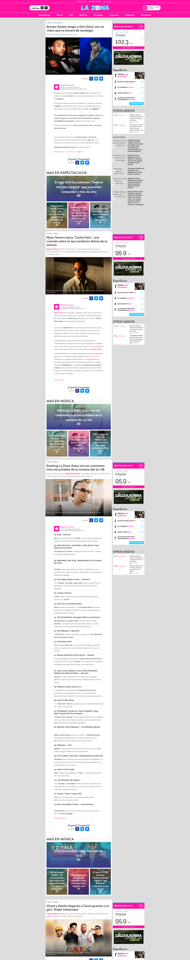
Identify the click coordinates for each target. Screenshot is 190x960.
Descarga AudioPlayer (95, 1)
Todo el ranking (137, 104)
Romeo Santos (59, 152)
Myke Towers (52, 249)
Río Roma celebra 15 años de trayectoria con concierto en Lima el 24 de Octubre (136, 117)
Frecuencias (146, 15)
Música (60, 15)
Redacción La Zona (67, 85)
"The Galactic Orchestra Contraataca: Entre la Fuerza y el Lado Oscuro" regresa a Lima (136, 127)
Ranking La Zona (60, 818)
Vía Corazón (135, 122)
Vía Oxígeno (135, 132)
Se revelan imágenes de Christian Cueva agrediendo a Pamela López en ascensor (136, 171)
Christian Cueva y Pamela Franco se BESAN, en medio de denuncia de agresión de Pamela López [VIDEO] (135, 159)
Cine (71, 15)
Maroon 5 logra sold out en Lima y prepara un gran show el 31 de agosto (136, 568)
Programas (129, 15)
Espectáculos (44, 15)
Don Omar (70, 152)
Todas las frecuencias (128, 47)
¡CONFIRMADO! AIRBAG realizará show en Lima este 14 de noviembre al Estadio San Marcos (136, 338)
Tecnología (98, 15)
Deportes (83, 15)
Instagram (79, 152)
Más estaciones (107, 1)
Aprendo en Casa (81, 1)
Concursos (114, 15)
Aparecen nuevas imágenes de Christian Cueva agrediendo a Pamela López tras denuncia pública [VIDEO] (135, 183)
